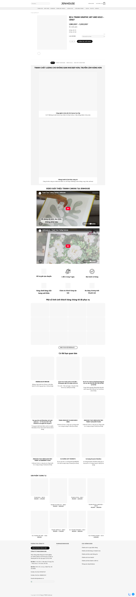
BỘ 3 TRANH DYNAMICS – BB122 (77, 530)
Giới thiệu (46, 8)
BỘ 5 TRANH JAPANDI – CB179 (96, 535)
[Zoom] (39, 53)
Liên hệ (97, 8)
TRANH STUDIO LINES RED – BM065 (96, 505)
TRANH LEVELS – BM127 (77, 497)
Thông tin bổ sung (60, 62)
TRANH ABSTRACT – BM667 (58, 530)
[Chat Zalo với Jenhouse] (129, 594)
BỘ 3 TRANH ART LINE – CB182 (39, 535)
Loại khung (72, 36)
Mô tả (52, 62)
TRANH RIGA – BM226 (39, 497)
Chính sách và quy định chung (90, 547)
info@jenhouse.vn (39, 578)
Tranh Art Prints (60, 8)
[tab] (53, 63)
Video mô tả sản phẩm (79, 62)
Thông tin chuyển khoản (88, 564)
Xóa (104, 34)
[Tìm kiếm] (49, 3)
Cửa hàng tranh (79, 8)
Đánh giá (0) (70, 62)
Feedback (52, 8)
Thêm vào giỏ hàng (84, 41)
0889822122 (43, 575)
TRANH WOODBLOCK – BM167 (58, 504)
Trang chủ (40, 8)
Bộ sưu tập (70, 8)
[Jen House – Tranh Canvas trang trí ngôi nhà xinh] (68, 3)
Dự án (87, 8)
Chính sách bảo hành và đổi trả (90, 560)
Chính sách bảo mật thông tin (90, 554)
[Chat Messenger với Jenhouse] (133, 594)
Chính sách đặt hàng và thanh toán (91, 550)
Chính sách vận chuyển (88, 557)
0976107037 (42, 572)
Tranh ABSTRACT (35, 12)
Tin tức (92, 8)
